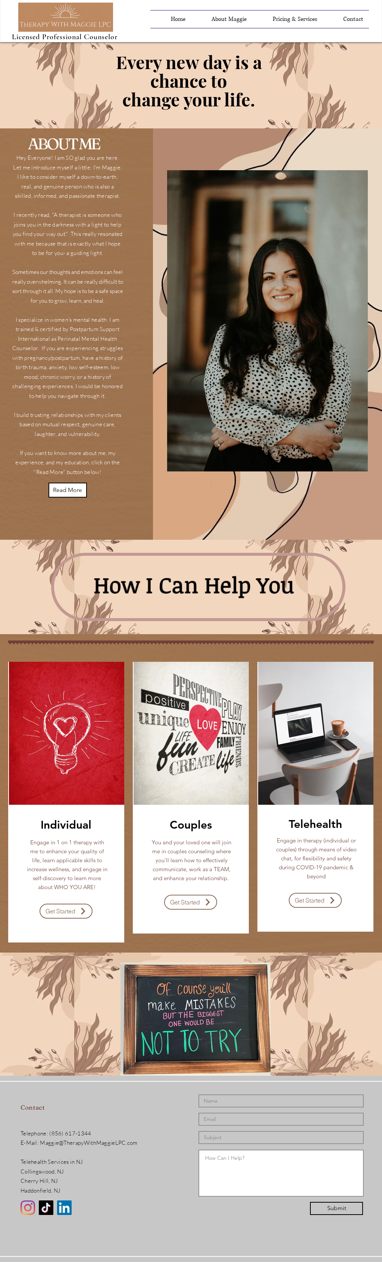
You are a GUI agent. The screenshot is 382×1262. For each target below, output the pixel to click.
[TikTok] (46, 1207)
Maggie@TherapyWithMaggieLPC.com (88, 1142)
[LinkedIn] (64, 1207)
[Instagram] (28, 1207)
